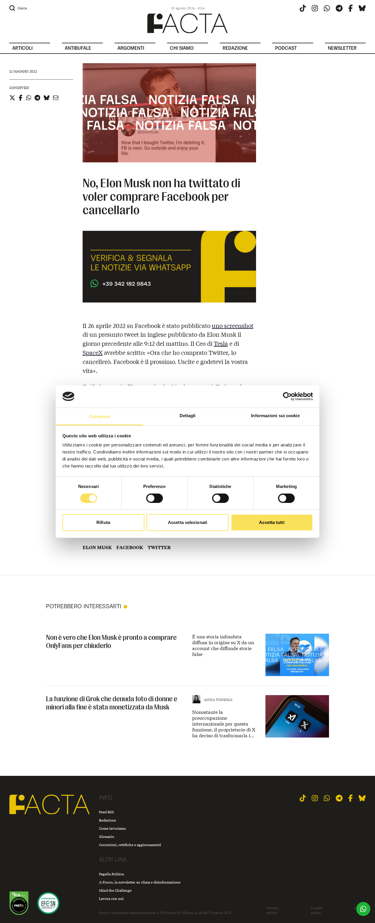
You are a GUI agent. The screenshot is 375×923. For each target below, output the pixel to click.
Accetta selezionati (187, 522)
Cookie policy (316, 910)
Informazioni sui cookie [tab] (275, 415)
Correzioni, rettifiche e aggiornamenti (130, 844)
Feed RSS (106, 811)
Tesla (221, 343)
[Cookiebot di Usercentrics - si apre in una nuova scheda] (287, 396)
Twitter (159, 547)
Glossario (106, 836)
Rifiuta (103, 522)
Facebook (129, 547)
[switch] (154, 498)
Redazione (107, 820)
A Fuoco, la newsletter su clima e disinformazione (139, 882)
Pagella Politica (111, 874)
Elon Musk (97, 547)
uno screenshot (232, 325)
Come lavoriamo (112, 828)
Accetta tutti (271, 522)
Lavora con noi (111, 898)
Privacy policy (273, 910)
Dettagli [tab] (188, 415)
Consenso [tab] (99, 416)
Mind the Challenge (115, 890)
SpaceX (93, 352)
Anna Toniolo (218, 699)
